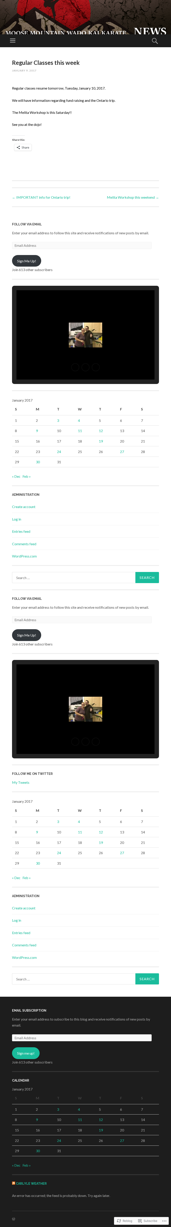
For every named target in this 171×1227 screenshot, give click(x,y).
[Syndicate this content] (13, 1183)
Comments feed (24, 544)
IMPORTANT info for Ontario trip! (41, 197)
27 (122, 451)
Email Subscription (29, 1010)
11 (80, 431)
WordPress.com (24, 556)
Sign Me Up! (26, 261)
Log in (16, 519)
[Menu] (12, 40)
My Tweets (20, 782)
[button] (75, 367)
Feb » (26, 476)
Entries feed (21, 531)
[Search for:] (85, 577)
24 (59, 451)
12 (101, 431)
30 (38, 462)
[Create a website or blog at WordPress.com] (13, 1219)
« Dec (16, 476)
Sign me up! (26, 1053)
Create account (23, 506)
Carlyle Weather (31, 1183)
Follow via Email (27, 224)
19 (101, 441)
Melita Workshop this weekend (133, 197)
